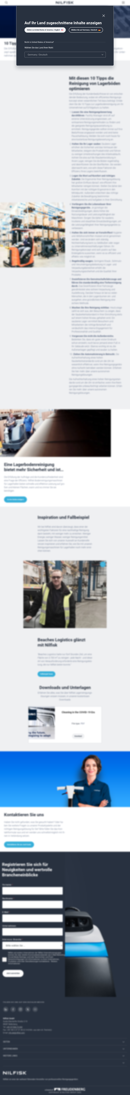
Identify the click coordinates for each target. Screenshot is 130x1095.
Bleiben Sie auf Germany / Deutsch (84, 30)
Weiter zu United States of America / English (43, 30)
